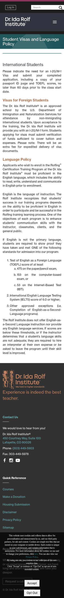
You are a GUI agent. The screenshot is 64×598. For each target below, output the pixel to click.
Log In (10, 7)
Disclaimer (10, 512)
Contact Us (10, 417)
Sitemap (8, 527)
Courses (8, 489)
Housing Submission (16, 504)
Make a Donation (14, 497)
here (36, 554)
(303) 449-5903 (23, 448)
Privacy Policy (32, 557)
